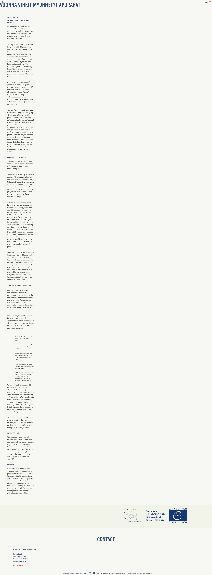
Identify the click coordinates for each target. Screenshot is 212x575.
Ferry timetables (18, 565)
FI (205, 2)
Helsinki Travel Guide (120, 573)
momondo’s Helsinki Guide (137, 573)
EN (207, 2)
